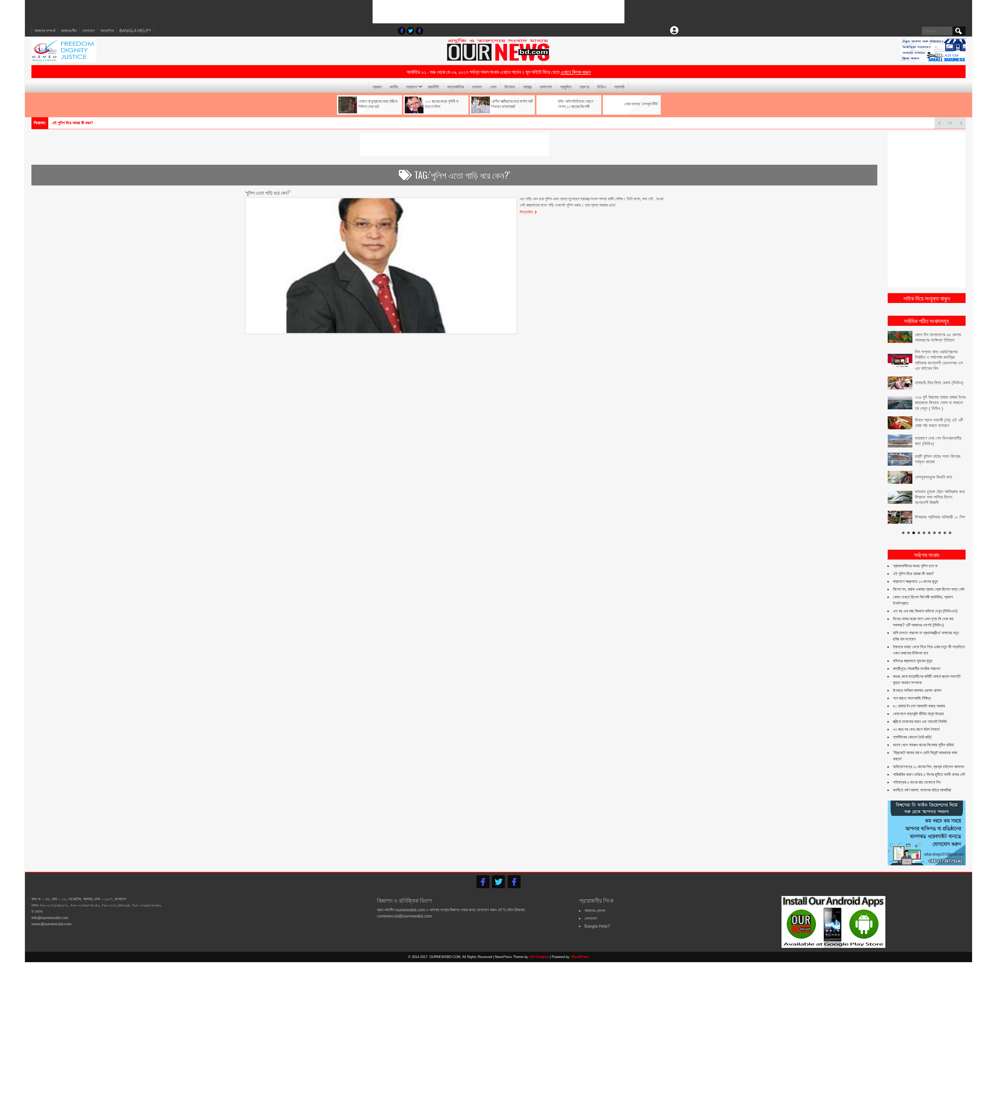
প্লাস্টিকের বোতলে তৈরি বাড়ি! (912, 724)
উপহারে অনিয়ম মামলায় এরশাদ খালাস (917, 678)
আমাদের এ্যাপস (594, 898)
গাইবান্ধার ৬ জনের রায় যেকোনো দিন (917, 770)
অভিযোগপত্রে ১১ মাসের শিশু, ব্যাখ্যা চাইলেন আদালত (928, 754)
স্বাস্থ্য (527, 86)
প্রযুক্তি (565, 86)
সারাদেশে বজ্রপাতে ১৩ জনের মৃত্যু (74, 123)
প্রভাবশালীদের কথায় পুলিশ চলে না (915, 553)
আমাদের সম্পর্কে (44, 31)
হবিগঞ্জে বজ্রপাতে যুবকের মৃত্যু (912, 648)
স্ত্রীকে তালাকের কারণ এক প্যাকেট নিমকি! (920, 709)
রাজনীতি (433, 86)
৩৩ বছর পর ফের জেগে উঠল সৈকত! (916, 717)
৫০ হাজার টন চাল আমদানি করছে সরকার (919, 693)
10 (950, 520)
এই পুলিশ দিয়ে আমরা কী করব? (913, 561)
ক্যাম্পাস (546, 86)
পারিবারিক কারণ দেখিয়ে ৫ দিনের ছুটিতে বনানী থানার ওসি (929, 762)
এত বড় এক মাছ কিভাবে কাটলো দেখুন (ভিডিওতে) (925, 598)
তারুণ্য (584, 86)
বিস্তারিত (526, 212)
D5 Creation (539, 944)
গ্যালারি (619, 86)
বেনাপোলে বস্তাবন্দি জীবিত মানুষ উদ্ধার (918, 701)
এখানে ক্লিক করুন (576, 71)
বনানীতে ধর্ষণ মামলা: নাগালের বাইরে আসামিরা (922, 777)
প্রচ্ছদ (377, 86)
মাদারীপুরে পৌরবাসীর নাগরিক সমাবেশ (916, 656)
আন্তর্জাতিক (455, 86)
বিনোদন (509, 86)
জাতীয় (394, 86)
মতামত (477, 86)
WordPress (580, 944)
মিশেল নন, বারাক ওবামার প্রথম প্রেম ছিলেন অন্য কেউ (929, 577)
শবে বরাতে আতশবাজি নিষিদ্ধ (912, 686)
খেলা (493, 86)
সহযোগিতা (107, 31)
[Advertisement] (498, 11)
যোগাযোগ (88, 31)
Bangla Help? (135, 31)
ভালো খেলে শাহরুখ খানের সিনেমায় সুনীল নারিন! (923, 732)
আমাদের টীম (69, 31)
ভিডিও (601, 86)
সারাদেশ (411, 86)
